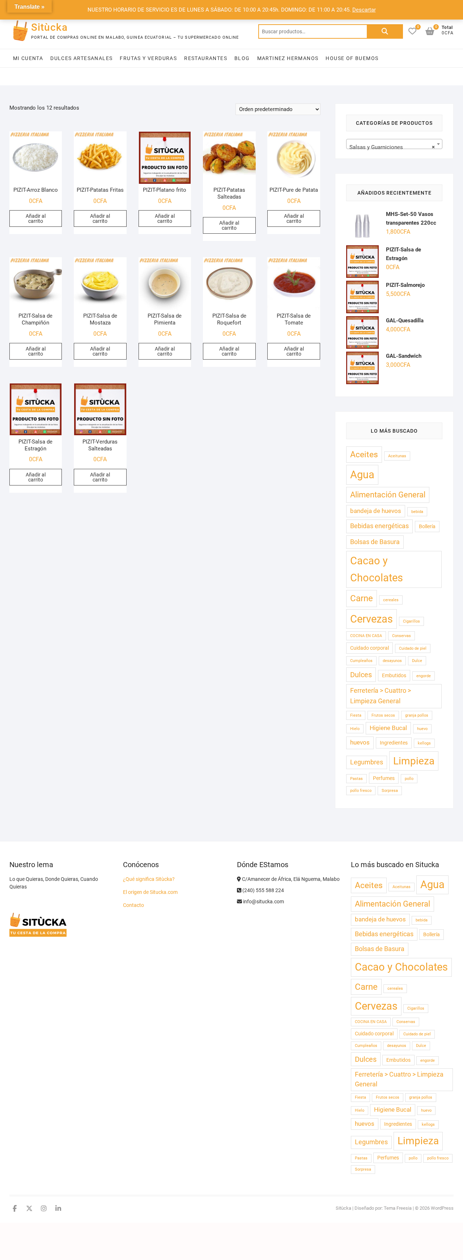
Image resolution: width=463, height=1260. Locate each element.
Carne (361, 598)
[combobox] (394, 144)
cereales (391, 600)
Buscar (385, 31)
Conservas (401, 635)
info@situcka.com (263, 901)
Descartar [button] (364, 10)
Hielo (355, 728)
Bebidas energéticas (379, 526)
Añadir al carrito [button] (36, 218)
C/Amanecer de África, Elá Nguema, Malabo (290, 879)
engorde (423, 676)
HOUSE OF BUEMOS (352, 58)
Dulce (417, 660)
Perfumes (384, 778)
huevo (422, 728)
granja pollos (416, 715)
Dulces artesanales (81, 58)
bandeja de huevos (375, 511)
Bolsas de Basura (375, 542)
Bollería (427, 526)
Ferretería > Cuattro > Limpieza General (380, 696)
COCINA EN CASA (366, 635)
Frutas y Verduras (148, 58)
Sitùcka (49, 27)
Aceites (364, 454)
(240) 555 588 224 (262, 890)
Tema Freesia (398, 1208)
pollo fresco (360, 790)
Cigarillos (411, 621)
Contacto (133, 905)
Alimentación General (387, 494)
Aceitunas (397, 456)
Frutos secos (383, 715)
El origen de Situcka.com (150, 892)
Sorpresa (390, 790)
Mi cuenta (28, 58)
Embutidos (394, 675)
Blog (242, 58)
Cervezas (371, 619)
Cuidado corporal (369, 648)
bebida (417, 511)
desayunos (392, 660)
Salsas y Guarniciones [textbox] (392, 147)
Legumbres (366, 762)
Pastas (356, 778)
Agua (362, 474)
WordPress (442, 1208)
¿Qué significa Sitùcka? (149, 879)
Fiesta (355, 715)
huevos (360, 742)
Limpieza (413, 761)
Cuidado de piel (412, 648)
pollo (409, 778)
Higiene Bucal (388, 728)
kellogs (424, 743)
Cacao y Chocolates (376, 569)
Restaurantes (205, 58)
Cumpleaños (361, 660)
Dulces (361, 674)
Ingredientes (394, 743)
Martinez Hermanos (288, 58)
